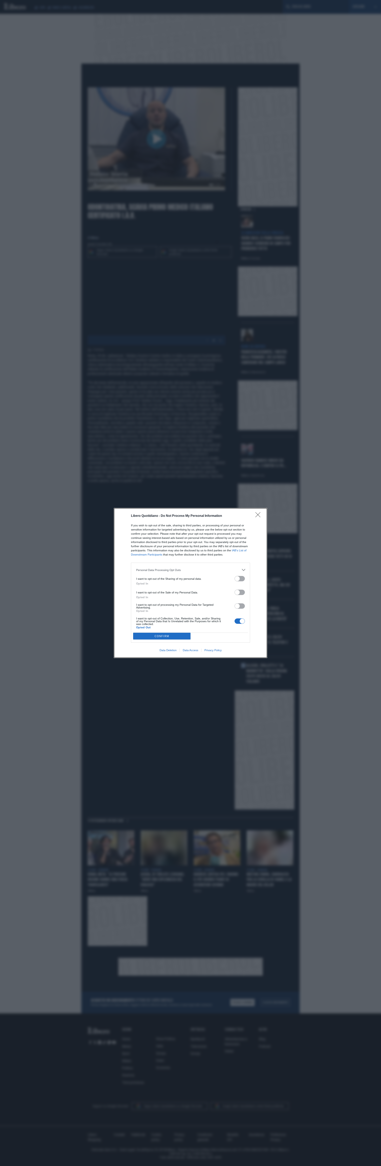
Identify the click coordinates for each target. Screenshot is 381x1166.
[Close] (259, 516)
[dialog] (190, 583)
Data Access (190, 650)
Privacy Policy (213, 650)
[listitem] (190, 570)
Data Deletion (168, 650)
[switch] (240, 578)
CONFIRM (162, 636)
